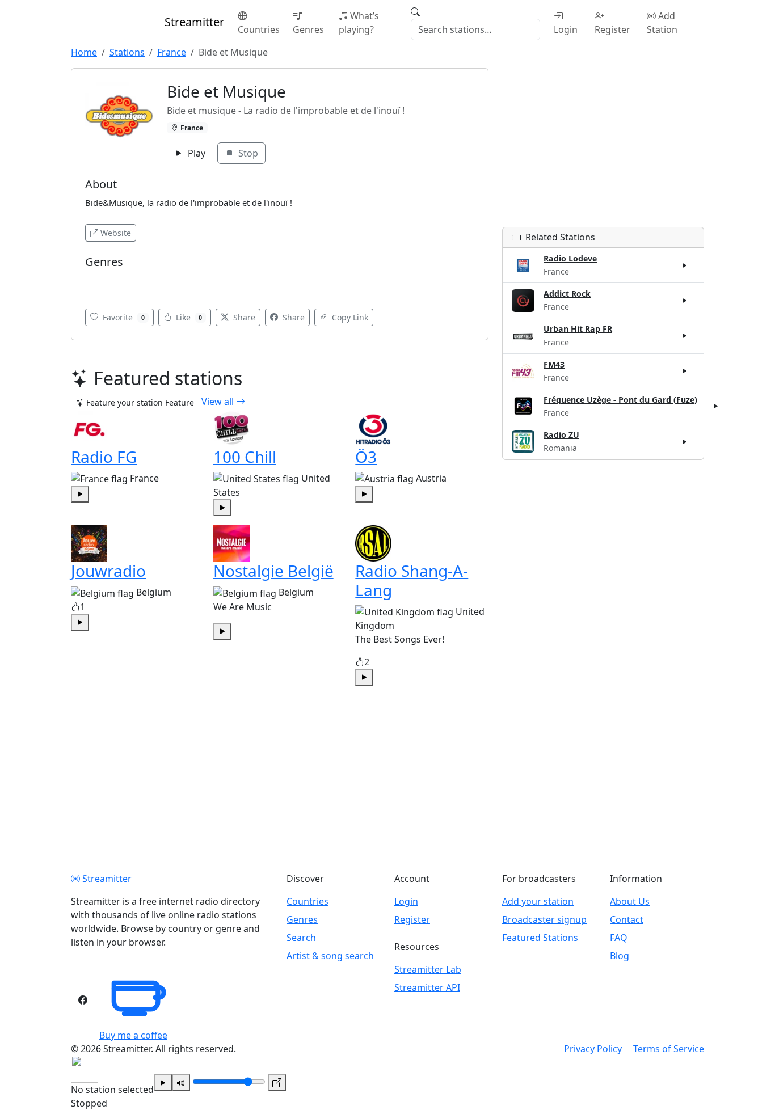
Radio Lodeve (570, 258)
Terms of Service (668, 1049)
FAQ (618, 937)
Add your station (538, 901)
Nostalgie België (273, 570)
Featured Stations (540, 937)
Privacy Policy (593, 1049)
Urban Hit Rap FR (578, 328)
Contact (626, 919)
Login (566, 29)
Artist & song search (330, 955)
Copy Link (349, 317)
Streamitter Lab (427, 969)
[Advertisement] (603, 147)
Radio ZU (561, 434)
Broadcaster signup (544, 919)
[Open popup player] (277, 1082)
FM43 (554, 364)
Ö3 (366, 456)
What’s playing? (359, 23)
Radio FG (104, 456)
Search (301, 937)
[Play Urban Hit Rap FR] (684, 335)
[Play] (163, 1082)
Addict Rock (567, 293)
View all (218, 401)
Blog (619, 955)
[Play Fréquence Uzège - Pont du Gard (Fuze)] (716, 406)
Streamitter (106, 878)
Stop (247, 153)
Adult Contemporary (124, 279)
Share (243, 317)
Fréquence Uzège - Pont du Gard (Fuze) (620, 399)
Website (115, 232)
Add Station (662, 23)
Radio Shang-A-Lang (411, 580)
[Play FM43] (684, 371)
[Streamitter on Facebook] (83, 1000)
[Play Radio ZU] (684, 441)
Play (195, 153)
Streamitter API (427, 987)
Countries (259, 29)
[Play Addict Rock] (684, 300)
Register (612, 29)
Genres (308, 29)
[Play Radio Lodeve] (684, 265)
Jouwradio (108, 570)
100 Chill (244, 456)
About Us (630, 901)
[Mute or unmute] (181, 1082)
